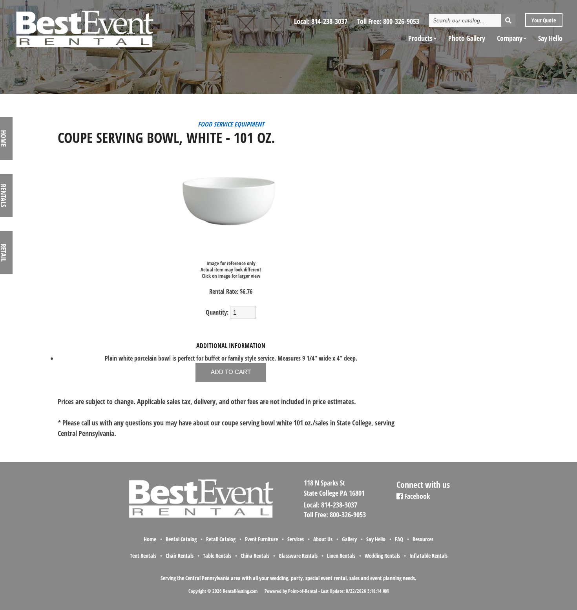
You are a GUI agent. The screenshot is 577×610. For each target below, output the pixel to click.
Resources (423, 539)
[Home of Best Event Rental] (200, 516)
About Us (322, 539)
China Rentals (255, 555)
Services (295, 539)
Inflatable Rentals (428, 555)
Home (150, 539)
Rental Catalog (181, 539)
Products (420, 38)
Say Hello (550, 38)
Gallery (349, 539)
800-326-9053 (401, 21)
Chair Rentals (180, 555)
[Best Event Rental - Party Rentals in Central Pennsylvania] (84, 26)
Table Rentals (217, 555)
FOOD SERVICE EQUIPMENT (231, 124)
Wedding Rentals (382, 555)
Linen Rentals (341, 555)
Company (509, 38)
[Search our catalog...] (508, 20)
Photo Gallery (466, 38)
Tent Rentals (143, 555)
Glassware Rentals (298, 555)
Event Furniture (261, 539)
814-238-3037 (329, 21)
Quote (543, 20)
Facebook (416, 496)
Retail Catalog (221, 539)
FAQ (399, 539)
